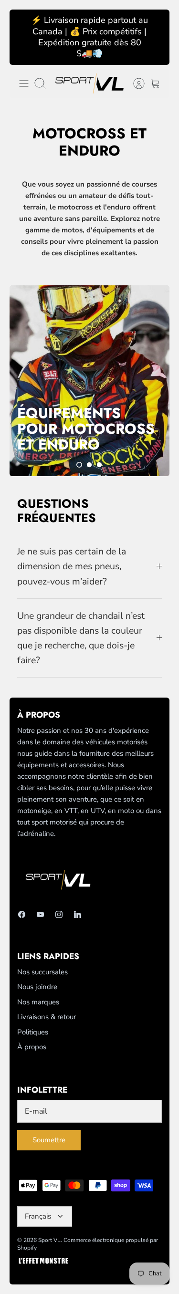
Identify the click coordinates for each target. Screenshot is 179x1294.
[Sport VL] (89, 83)
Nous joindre (37, 986)
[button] (79, 465)
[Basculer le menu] (23, 83)
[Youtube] (40, 914)
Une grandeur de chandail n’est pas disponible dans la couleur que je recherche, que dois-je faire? (81, 638)
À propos (31, 1047)
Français (38, 1216)
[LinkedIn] (77, 914)
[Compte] (134, 83)
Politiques (32, 1032)
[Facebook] (21, 914)
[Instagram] (59, 914)
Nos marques (38, 1002)
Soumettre (48, 1140)
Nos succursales (42, 972)
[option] (89, 380)
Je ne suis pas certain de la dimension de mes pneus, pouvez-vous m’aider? (71, 566)
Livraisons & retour (46, 1017)
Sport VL (49, 1240)
